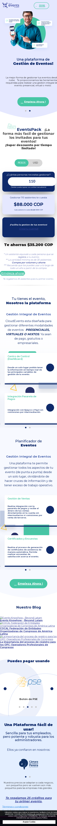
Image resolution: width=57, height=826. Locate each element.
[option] (28, 60)
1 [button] (25, 111)
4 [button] (32, 707)
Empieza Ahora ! (35, 101)
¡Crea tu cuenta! (28, 228)
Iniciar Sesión (42, 5)
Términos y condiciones (15, 806)
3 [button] (27, 707)
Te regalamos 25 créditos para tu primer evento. (28, 799)
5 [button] (36, 707)
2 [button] (30, 111)
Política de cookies (34, 814)
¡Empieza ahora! (12, 273)
